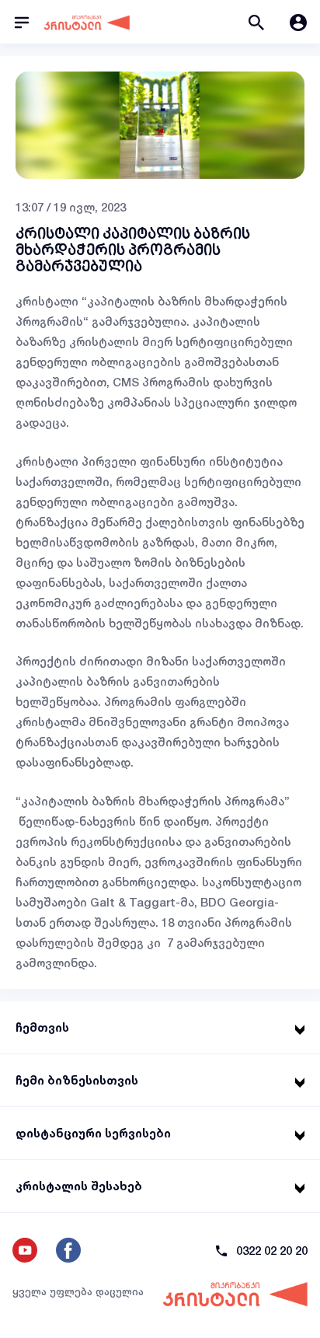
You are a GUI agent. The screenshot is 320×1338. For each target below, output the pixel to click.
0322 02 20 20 (272, 1250)
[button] (256, 22)
